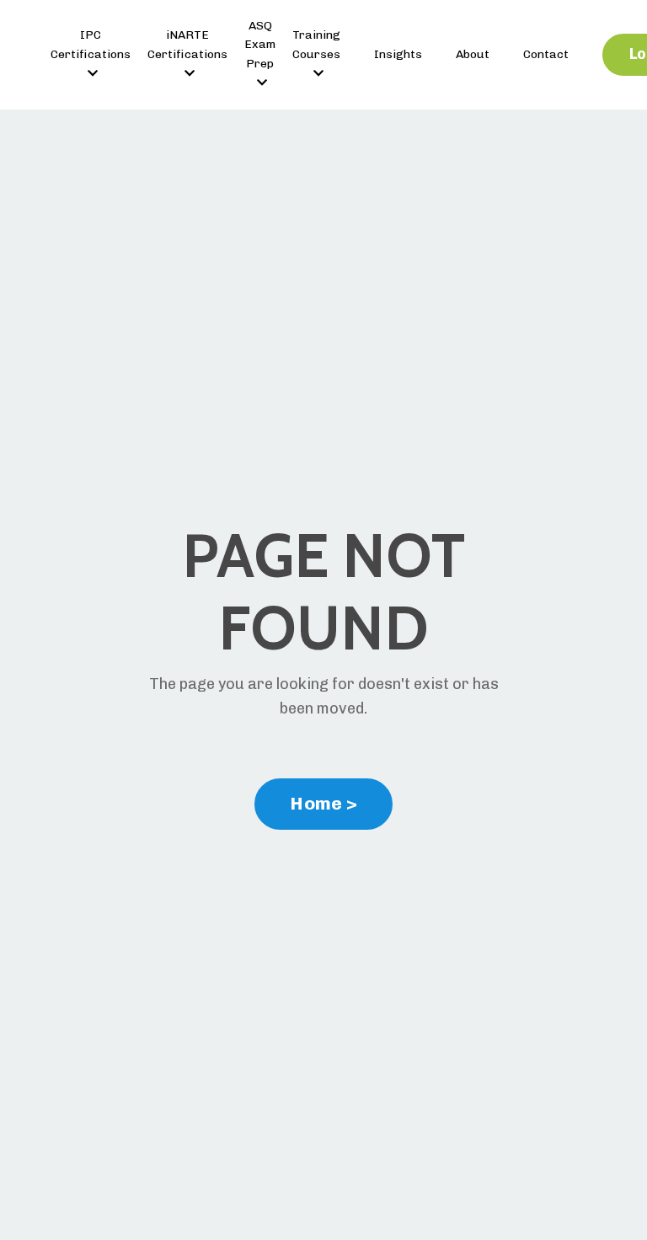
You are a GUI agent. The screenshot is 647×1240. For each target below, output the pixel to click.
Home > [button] (323, 803)
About (472, 54)
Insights (398, 54)
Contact (546, 54)
